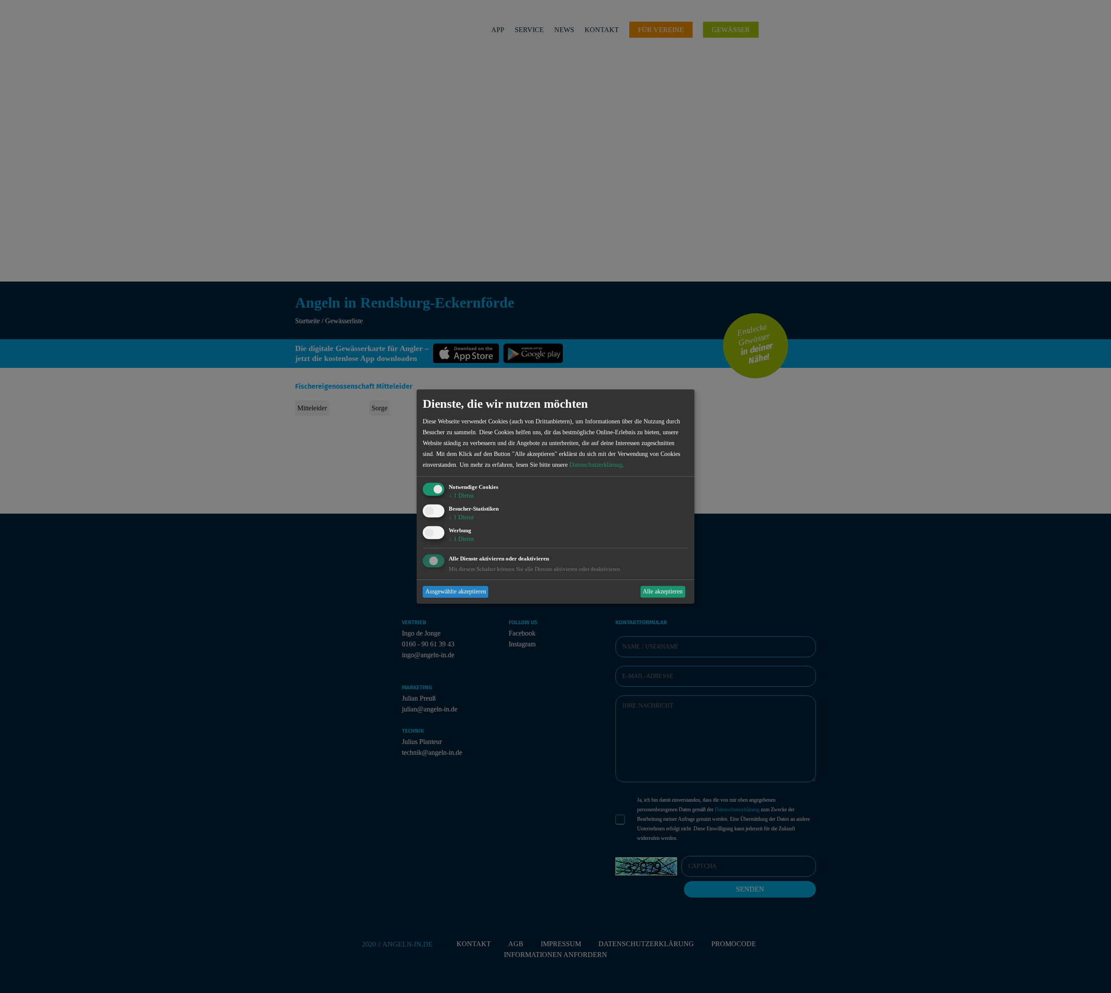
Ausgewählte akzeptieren (455, 591)
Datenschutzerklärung (595, 465)
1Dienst (461, 495)
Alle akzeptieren (663, 591)
